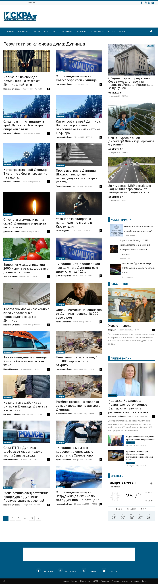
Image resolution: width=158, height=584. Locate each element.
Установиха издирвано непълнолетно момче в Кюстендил (74, 222)
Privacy (145, 581)
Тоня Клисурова (62, 230)
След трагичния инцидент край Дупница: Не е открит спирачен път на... (24, 125)
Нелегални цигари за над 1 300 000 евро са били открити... (77, 361)
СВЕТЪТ (36, 31)
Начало (65, 581)
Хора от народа (119, 326)
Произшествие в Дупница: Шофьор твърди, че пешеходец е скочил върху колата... (76, 176)
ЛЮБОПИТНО (97, 31)
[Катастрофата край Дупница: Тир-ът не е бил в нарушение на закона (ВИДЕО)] (26, 154)
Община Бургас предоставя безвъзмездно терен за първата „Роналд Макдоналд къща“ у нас (131, 83)
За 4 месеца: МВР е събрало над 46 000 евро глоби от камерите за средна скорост (130, 189)
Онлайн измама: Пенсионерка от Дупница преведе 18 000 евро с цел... (79, 313)
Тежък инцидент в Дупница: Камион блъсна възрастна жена (25, 361)
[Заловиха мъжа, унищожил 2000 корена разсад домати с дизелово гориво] (26, 249)
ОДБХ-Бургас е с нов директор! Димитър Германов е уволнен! (131, 141)
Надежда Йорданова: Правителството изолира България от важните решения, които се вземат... (129, 406)
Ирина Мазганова (63, 321)
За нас (74, 581)
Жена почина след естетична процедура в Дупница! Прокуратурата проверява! (25, 497)
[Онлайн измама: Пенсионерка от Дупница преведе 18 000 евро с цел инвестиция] (79, 294)
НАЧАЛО (10, 31)
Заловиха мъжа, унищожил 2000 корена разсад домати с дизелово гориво (26, 268)
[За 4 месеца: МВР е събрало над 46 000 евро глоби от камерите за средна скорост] (131, 170)
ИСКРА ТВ (81, 31)
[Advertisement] (79, 554)
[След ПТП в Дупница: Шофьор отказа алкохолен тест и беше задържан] (26, 432)
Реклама (115, 581)
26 (32, 518)
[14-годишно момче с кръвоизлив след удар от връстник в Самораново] (79, 432)
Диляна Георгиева (63, 186)
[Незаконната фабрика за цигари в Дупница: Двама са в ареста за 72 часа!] (26, 387)
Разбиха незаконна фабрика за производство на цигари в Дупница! (78, 405)
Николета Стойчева (11, 89)
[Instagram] (145, 3)
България (8, 72)
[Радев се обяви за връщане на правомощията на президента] (116, 440)
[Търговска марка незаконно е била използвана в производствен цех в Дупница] (26, 294)
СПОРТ (111, 31)
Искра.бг (112, 330)
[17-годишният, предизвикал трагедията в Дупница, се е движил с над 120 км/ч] (79, 249)
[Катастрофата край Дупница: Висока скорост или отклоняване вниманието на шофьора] (79, 106)
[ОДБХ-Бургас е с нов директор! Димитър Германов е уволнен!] (131, 118)
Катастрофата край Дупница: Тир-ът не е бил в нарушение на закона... (25, 173)
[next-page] (38, 518)
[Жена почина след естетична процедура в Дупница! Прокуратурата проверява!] (26, 477)
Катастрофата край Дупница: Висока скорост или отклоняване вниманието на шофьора (78, 127)
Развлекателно (115, 320)
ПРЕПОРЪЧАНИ (121, 358)
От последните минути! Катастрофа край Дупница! (76, 78)
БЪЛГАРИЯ (23, 31)
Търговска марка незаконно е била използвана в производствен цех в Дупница (26, 314)
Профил (31, 2)
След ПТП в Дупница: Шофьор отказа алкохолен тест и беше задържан (23, 451)
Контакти (135, 581)
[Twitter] (149, 3)
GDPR (95, 581)
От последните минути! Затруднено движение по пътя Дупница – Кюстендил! (78, 496)
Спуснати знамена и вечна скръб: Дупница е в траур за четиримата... (24, 223)
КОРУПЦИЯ (49, 31)
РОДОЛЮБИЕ (66, 31)
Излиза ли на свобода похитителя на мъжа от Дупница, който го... (21, 81)
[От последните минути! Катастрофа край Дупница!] (79, 61)
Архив (125, 581)
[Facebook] (141, 3)
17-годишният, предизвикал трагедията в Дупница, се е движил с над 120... (78, 267)
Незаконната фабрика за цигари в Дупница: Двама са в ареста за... (25, 406)
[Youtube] (153, 3)
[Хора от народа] (131, 305)
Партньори (85, 581)
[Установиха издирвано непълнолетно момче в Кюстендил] (79, 203)
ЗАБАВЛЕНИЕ (120, 284)
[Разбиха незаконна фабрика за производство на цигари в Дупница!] (79, 386)
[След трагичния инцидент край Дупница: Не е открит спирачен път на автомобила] (26, 106)
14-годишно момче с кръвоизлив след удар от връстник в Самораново (75, 451)
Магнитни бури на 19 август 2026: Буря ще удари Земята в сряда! (138, 268)
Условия (105, 581)
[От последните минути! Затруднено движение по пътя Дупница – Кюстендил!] (79, 477)
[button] (151, 31)
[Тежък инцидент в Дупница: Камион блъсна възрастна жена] (26, 342)
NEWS (122, 31)
